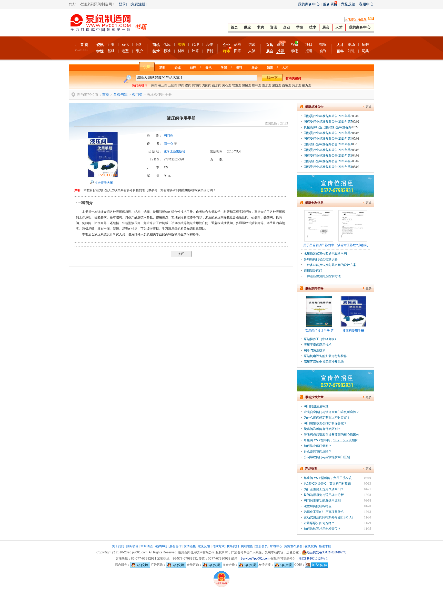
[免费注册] (138, 4)
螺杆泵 (256, 85)
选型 (125, 51)
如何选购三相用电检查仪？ (322, 529)
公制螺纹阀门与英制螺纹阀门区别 (327, 457)
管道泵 (236, 85)
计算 (195, 51)
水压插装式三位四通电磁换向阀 (325, 253)
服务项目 (330, 4)
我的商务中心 (308, 4)
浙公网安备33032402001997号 (327, 552)
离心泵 (226, 85)
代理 (195, 44)
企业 (286, 27)
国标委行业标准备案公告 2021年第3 (328, 155)
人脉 (251, 51)
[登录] (122, 4)
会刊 (323, 51)
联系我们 (233, 546)
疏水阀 (216, 85)
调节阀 (196, 85)
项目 (309, 44)
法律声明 (161, 546)
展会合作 (175, 546)
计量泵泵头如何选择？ (319, 523)
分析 (139, 44)
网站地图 (247, 546)
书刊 (209, 51)
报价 (294, 44)
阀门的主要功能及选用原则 (322, 500)
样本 (226, 51)
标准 (167, 51)
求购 (260, 27)
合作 (209, 44)
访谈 (251, 44)
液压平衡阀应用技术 (317, 345)
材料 (181, 51)
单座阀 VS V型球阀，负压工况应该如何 (331, 440)
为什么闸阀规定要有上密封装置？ (327, 417)
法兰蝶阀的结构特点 (317, 506)
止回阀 (172, 85)
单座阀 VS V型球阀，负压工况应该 (328, 478)
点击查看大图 (104, 183)
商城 (280, 44)
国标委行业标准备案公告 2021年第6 (328, 150)
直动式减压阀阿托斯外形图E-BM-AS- (329, 517)
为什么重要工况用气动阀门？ (324, 489)
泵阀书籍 (120, 95)
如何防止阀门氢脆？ (317, 446)
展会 (325, 27)
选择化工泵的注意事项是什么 (324, 512)
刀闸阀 (206, 85)
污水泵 (296, 85)
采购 (269, 45)
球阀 (181, 85)
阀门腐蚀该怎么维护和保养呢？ (325, 423)
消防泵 (276, 85)
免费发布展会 (293, 546)
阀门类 (137, 95)
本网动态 (146, 546)
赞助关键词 (293, 78)
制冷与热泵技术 (314, 350)
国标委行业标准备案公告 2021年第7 (328, 121)
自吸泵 (286, 85)
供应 (247, 27)
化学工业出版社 (174, 151)
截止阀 (162, 85)
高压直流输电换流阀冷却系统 (324, 361)
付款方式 (218, 546)
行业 (111, 44)
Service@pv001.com (254, 558)
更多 (369, 107)
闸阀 (154, 85)
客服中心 (366, 4)
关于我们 (118, 546)
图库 (237, 51)
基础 (111, 51)
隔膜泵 (246, 85)
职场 (351, 44)
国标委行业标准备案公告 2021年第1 (328, 144)
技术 (312, 27)
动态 (294, 51)
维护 (139, 51)
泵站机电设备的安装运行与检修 (325, 356)
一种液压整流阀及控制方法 (322, 276)
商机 (156, 45)
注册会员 (261, 546)
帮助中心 (276, 546)
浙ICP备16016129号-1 (313, 558)
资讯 (273, 27)
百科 (340, 51)
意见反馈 (348, 4)
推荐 (280, 51)
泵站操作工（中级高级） (321, 339)
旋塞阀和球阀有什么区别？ (322, 429)
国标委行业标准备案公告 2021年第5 (328, 133)
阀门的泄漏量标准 (316, 406)
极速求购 (325, 546)
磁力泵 (306, 85)
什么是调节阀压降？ (317, 451)
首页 (234, 27)
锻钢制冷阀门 (313, 270)
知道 (351, 51)
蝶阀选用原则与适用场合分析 (324, 495)
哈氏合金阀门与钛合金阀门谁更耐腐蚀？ (331, 412)
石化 (125, 44)
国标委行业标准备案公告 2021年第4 (328, 138)
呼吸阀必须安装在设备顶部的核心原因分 (331, 434)
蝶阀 (188, 85)
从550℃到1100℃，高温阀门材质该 (327, 483)
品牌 (237, 44)
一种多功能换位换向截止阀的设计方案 (330, 265)
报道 (309, 51)
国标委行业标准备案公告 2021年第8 (328, 116)
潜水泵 (266, 85)
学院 (299, 27)
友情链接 (190, 546)
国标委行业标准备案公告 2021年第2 (328, 161)
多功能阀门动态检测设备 (321, 259)
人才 (339, 27)
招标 (323, 44)
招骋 (365, 44)
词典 (365, 51)
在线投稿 (311, 546)
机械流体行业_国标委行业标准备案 (327, 127)
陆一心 (168, 143)
